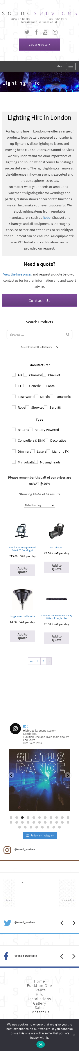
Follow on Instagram (42, 835)
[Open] (39, 780)
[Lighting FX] (48, 451)
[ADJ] (14, 375)
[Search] (67, 334)
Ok (41, 1044)
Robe (46, 217)
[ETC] (14, 385)
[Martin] (36, 396)
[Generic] (25, 385)
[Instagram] (65, 805)
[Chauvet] (44, 375)
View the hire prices (17, 274)
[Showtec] (27, 407)
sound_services (22, 754)
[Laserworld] (14, 396)
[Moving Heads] (36, 462)
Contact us (39, 1012)
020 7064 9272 (58, 19)
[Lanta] (42, 385)
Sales (39, 1007)
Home (39, 981)
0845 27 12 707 (20, 19)
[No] (73, 1035)
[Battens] (14, 429)
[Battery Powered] (30, 429)
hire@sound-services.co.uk (39, 22)
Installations (39, 999)
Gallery (39, 1003)
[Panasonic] (51, 396)
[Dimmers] (14, 451)
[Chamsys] (25, 375)
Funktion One (39, 985)
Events (40, 990)
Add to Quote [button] (22, 570)
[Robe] (14, 407)
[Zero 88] (45, 407)
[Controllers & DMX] (14, 440)
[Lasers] (33, 451)
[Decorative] (46, 440)
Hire (39, 994)
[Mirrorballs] (14, 462)
